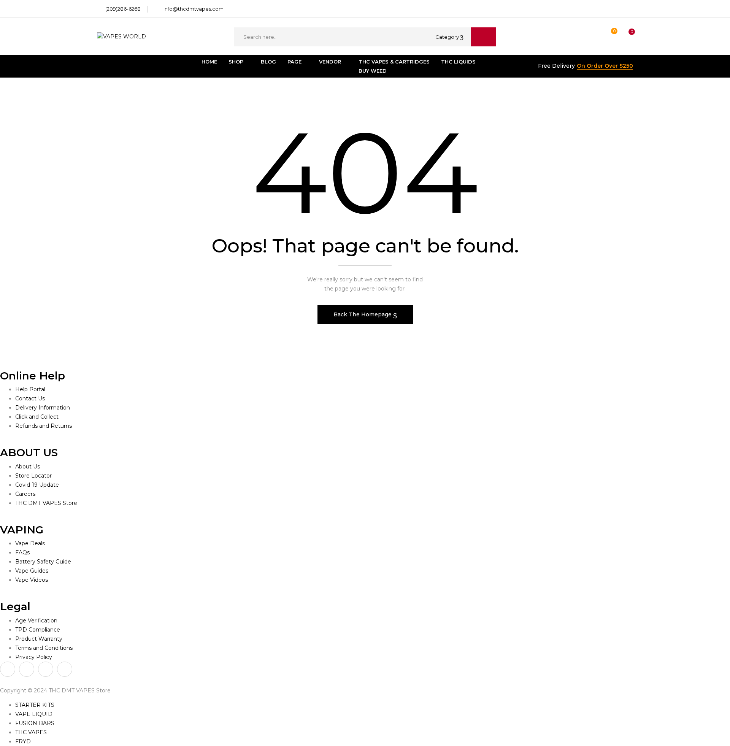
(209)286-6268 (123, 9)
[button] (624, 37)
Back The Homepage (363, 314)
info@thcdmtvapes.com (193, 9)
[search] (483, 36)
